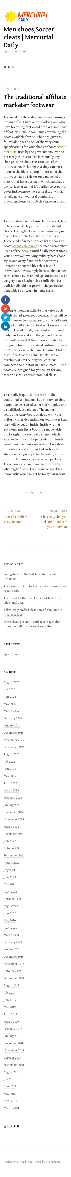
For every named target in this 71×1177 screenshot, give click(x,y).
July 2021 (9, 870)
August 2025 (11, 754)
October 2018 (12, 1058)
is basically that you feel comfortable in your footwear (53, 522)
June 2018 (10, 1086)
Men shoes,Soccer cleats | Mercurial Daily (29, 37)
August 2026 (11, 682)
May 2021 (10, 884)
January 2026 (12, 725)
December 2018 (13, 1043)
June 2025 (10, 769)
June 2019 (10, 1000)
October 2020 (12, 899)
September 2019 (14, 978)
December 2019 (13, 957)
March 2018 (11, 1108)
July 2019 (9, 993)
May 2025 (10, 776)
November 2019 (14, 964)
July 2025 (9, 762)
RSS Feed (13, 1126)
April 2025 (10, 783)
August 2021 (11, 863)
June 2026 (10, 697)
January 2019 (12, 1036)
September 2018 (14, 1065)
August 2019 (11, 985)
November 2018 (14, 1050)
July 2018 (9, 1079)
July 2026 (9, 689)
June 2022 (10, 841)
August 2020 (11, 906)
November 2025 (14, 740)
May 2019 (10, 1007)
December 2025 (13, 733)
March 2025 (11, 790)
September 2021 (14, 855)
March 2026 (11, 711)
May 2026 (10, 704)
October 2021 (12, 848)
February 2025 (13, 798)
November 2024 (14, 819)
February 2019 (13, 1029)
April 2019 (10, 1014)
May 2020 (10, 920)
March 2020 (11, 935)
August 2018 (11, 1072)
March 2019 (11, 1022)
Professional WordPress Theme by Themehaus (32, 1161)
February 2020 (13, 942)
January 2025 (12, 805)
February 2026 (13, 718)
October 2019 (12, 971)
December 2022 (13, 834)
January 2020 (12, 949)
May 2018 (10, 1094)
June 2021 (10, 877)
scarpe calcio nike (24, 246)
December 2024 (13, 812)
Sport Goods (38, 492)
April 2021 (10, 892)
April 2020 (10, 928)
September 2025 (14, 747)
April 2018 (10, 1101)
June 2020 (10, 913)
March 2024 (11, 827)
